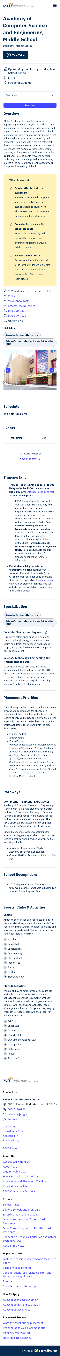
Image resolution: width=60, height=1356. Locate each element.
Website (13, 296)
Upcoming (16, 437)
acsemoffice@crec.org (21, 306)
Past (43, 437)
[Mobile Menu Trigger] (55, 5)
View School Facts (18, 301)
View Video (18, 55)
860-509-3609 (17, 315)
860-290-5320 (17, 311)
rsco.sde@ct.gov (18, 1114)
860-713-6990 (17, 1109)
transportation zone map (41, 491)
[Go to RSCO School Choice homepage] (19, 5)
